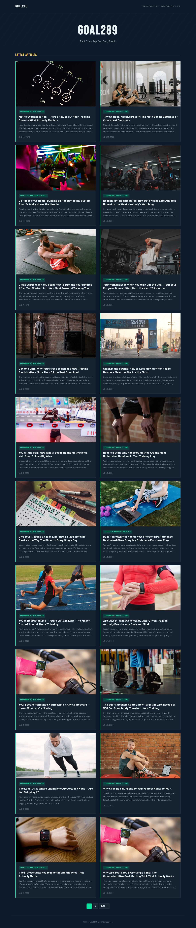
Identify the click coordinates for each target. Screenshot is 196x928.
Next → (104, 906)
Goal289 (21, 6)
